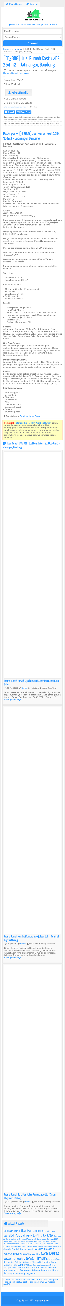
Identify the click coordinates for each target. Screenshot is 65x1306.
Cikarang (51, 1231)
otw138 (6, 1284)
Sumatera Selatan (30, 1270)
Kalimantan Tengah (31, 1262)
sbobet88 (17, 1282)
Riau (19, 1267)
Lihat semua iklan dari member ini (16, 107)
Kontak (9, 112)
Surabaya (8, 1273)
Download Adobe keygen (36, 1244)
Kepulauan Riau (10, 1265)
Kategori (31, 4)
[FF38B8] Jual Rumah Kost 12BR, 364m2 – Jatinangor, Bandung (31, 61)
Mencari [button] (32, 43)
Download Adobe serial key (22, 1246)
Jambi (35, 1254)
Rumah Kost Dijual (20, 73)
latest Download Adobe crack (39, 1265)
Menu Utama (14, 4)
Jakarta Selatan (44, 1249)
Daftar (45, 24)
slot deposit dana (40, 1279)
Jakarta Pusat (25, 1249)
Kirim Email (24, 112)
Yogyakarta (30, 1273)
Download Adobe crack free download (42, 1241)
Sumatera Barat (11, 1270)
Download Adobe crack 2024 (47, 1239)
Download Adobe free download (14, 1244)
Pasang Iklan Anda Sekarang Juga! (24, 24)
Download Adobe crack (27, 1239)
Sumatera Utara (49, 1270)
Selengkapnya (12, 699)
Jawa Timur (34, 1258)
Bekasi (37, 1230)
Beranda (7, 49)
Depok (6, 1236)
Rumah (17, 49)
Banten (26, 1231)
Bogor (44, 1231)
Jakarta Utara (26, 1254)
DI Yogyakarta (21, 1235)
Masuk (53, 24)
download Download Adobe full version (47, 1246)
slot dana (17, 1279)
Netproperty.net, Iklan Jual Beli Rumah (33, 423)
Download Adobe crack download (15, 1241)
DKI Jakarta (43, 1235)
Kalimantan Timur (48, 1262)
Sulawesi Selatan (30, 1267)
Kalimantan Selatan (12, 1262)
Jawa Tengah (13, 1258)
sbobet (26, 1282)
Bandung (24, 416)
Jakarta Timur (11, 1253)
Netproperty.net (41, 1300)
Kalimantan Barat (53, 1259)
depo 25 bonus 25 (38, 1282)
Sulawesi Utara (48, 1267)
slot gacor (8, 1279)
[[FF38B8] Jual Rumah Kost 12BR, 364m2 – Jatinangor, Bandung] (4, 77)
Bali (5, 1230)
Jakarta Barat (10, 1249)
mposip (51, 1282)
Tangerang (20, 1273)
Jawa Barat (34, 416)
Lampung (23, 1264)
